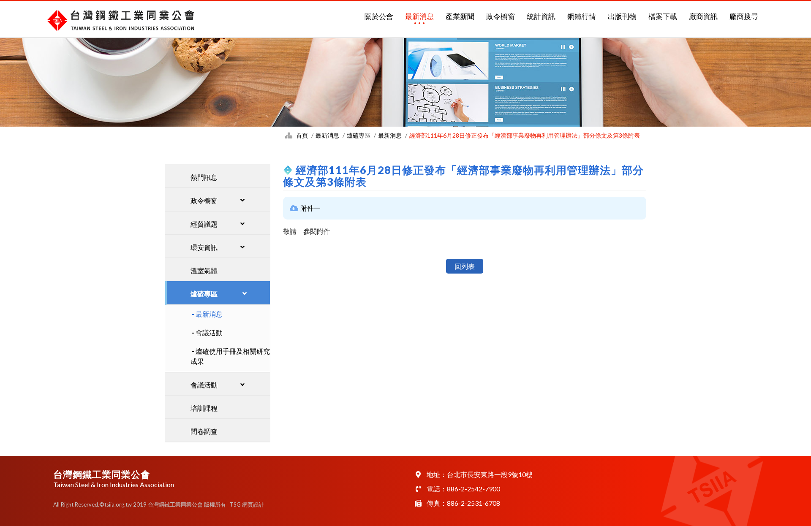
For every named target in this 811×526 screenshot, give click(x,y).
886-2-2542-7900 (473, 489)
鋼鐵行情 (581, 16)
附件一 (310, 208)
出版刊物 (622, 16)
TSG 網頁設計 (247, 504)
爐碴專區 (358, 135)
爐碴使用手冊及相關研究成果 (230, 356)
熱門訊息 (204, 177)
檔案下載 (662, 16)
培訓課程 (204, 408)
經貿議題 (204, 224)
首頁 (302, 135)
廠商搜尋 (743, 16)
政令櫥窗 (500, 16)
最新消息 (419, 16)
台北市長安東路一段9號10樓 (490, 474)
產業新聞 (460, 16)
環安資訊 (204, 247)
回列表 (464, 266)
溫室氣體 (204, 270)
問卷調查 (204, 431)
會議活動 (209, 332)
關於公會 (379, 16)
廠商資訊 (703, 16)
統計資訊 (541, 16)
